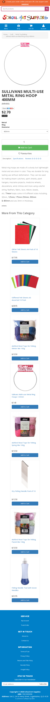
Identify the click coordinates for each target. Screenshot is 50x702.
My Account (25, 621)
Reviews (28, 158)
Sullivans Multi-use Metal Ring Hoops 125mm (23, 395)
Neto (33, 698)
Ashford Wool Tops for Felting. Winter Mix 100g (24, 347)
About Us (25, 636)
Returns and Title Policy (25, 661)
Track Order (25, 625)
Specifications (18, 158)
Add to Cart (26, 147)
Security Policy (25, 665)
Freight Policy (25, 670)
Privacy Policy (25, 656)
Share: (4, 108)
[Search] (47, 8)
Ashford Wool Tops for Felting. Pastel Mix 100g (24, 540)
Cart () (31, 29)
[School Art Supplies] (25, 16)
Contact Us (25, 641)
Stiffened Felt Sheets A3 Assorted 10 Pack (21, 298)
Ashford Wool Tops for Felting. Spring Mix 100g (24, 444)
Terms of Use (25, 652)
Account (43, 29)
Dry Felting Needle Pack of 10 (24, 491)
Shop (18, 29)
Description (7, 158)
